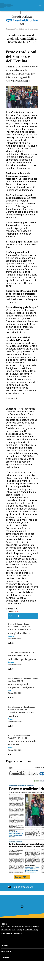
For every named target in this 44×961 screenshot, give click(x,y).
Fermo (10, 719)
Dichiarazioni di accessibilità (11, 934)
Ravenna (11, 662)
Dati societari (6, 930)
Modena (11, 636)
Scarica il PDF (20, 877)
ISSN (13, 930)
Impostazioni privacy (30, 930)
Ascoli (10, 748)
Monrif (36, 927)
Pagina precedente (23, 887)
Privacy (19, 930)
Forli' (10, 690)
